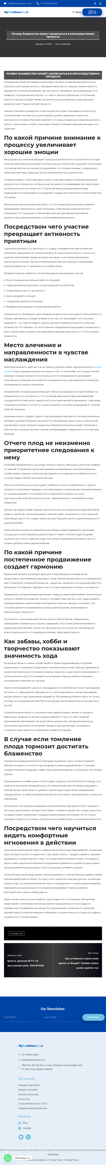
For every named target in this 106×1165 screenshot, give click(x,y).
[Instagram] (28, 1137)
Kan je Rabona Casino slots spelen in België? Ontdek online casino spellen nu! (79, 963)
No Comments (62, 44)
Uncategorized (16, 933)
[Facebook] (21, 1137)
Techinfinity (53, 1154)
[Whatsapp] (7, 1158)
